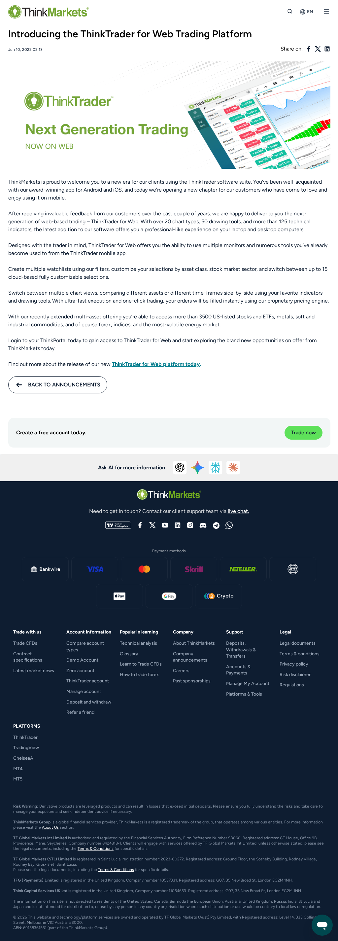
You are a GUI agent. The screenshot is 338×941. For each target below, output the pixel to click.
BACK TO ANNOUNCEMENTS (64, 384)
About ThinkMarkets (194, 643)
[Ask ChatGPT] (180, 468)
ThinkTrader (25, 737)
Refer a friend (80, 712)
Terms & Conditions (96, 848)
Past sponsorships (192, 681)
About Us (50, 827)
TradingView (26, 747)
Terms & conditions (300, 654)
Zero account (80, 670)
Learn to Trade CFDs (141, 664)
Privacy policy (294, 664)
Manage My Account (247, 683)
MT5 (17, 779)
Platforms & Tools (244, 694)
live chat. (238, 511)
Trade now (303, 432)
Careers (181, 670)
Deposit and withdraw (88, 702)
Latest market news (33, 670)
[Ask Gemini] (198, 468)
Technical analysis (138, 643)
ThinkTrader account (87, 681)
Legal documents (298, 643)
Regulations (292, 685)
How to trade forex (139, 674)
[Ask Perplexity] (215, 468)
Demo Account (82, 660)
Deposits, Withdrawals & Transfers (241, 649)
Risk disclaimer (295, 674)
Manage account (83, 691)
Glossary (129, 654)
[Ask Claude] (233, 468)
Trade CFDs (25, 643)
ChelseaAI (24, 758)
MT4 (18, 769)
